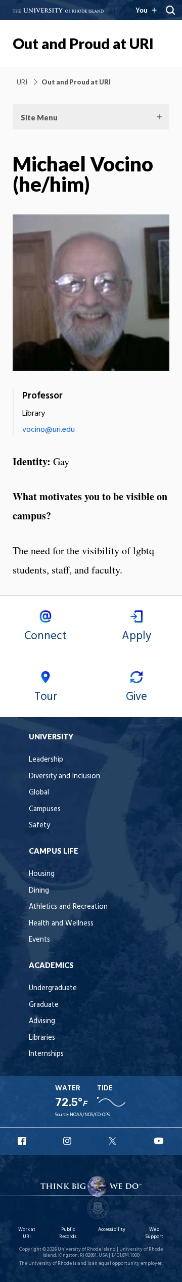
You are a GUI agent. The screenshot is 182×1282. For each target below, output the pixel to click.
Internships (46, 1054)
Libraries (42, 1038)
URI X (114, 1141)
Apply (136, 636)
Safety (39, 825)
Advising (42, 1021)
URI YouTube (159, 1141)
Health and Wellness (61, 924)
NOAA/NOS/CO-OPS (90, 1115)
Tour (45, 697)
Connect (45, 636)
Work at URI (26, 1233)
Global (39, 793)
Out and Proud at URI (83, 43)
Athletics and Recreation (68, 907)
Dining (39, 891)
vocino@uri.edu (48, 429)
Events (39, 940)
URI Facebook (23, 1141)
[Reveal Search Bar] (170, 10)
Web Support (154, 1233)
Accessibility (111, 1229)
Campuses (45, 809)
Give (136, 697)
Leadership (46, 760)
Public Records (67, 1233)
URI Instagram (68, 1141)
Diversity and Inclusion (64, 776)
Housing (42, 874)
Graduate (44, 1005)
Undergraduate (53, 988)
